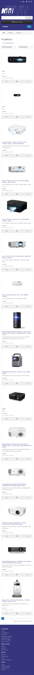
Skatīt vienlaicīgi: (23, 47)
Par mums (3, 634)
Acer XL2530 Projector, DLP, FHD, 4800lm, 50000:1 (15, 295)
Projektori (18, 33)
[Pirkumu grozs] (28, 1)
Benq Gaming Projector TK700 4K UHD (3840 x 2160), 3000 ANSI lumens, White (16, 562)
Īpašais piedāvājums (6, 659)
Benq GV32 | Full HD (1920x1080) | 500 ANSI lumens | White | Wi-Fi (16, 600)
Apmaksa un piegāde (6, 636)
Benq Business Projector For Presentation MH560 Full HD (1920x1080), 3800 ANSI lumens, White (17, 445)
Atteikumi (3, 648)
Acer (3, 71)
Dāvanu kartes (4, 656)
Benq (3, 408)
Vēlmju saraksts (5, 668)
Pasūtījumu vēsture (6, 666)
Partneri (3, 658)
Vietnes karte (4, 649)
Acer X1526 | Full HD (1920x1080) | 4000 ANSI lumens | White (16, 256)
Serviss (3, 631)
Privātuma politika (5, 638)
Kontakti (3, 646)
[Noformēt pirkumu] (31, 1)
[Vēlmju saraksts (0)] (26, 1)
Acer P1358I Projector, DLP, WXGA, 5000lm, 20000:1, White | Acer (15, 181)
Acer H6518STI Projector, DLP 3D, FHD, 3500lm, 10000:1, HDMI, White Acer (14, 142)
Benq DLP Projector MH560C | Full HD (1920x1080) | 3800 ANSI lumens (14, 523)
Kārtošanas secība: (7, 47)
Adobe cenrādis (5, 641)
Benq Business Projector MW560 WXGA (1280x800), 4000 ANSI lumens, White (14, 484)
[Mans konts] (24, 1)
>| (31, 618)
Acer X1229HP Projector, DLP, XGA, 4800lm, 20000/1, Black (15, 220)
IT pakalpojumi (5, 633)
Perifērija (10, 33)
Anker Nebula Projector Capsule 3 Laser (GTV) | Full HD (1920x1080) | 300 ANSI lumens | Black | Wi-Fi (16, 333)
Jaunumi (3, 669)
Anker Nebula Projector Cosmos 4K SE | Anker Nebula (16, 372)
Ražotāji (3, 654)
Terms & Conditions (6, 640)
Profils (2, 664)
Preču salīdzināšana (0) (8, 43)
